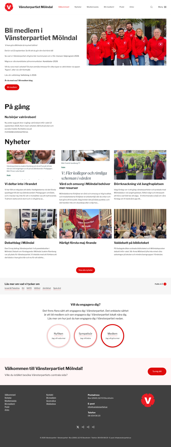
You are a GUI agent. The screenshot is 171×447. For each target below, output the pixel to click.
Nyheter (78, 7)
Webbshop (51, 404)
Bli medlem (12, 87)
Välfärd (37, 288)
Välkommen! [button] (63, 7)
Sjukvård (57, 288)
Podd (121, 7)
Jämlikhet (47, 288)
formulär (26, 70)
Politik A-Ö (159, 284)
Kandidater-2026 (50, 61)
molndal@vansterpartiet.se (16, 132)
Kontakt (49, 395)
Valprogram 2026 (71, 56)
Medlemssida (93, 7)
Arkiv (7, 410)
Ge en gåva (51, 401)
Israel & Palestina (12, 288)
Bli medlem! (109, 7)
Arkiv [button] (131, 7)
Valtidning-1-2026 (28, 75)
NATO (29, 288)
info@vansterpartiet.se (97, 407)
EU (23, 288)
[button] (151, 7)
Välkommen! (10, 395)
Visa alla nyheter (86, 270)
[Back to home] (9, 7)
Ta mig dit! (157, 371)
